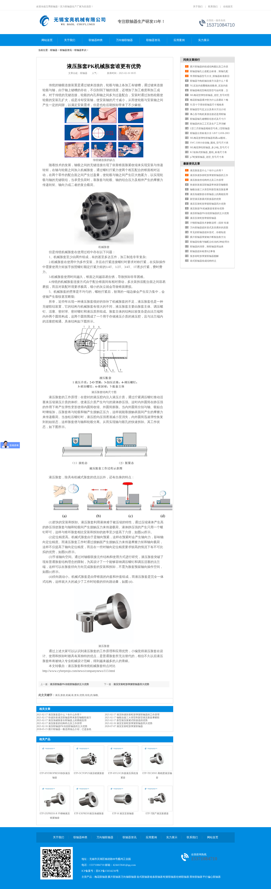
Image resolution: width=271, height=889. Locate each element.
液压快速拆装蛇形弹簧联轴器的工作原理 (138, 714)
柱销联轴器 (182, 876)
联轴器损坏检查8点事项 (202, 251)
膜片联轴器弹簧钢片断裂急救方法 (208, 237)
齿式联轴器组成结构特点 (203, 260)
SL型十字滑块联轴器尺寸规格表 (207, 104)
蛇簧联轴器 (169, 876)
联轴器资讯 (153, 40)
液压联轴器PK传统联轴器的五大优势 (69, 684)
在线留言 (228, 6)
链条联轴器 (156, 876)
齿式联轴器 (143, 876)
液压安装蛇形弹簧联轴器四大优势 (131, 684)
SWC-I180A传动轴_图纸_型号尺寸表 (209, 142)
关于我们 (198, 6)
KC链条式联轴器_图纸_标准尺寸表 (208, 152)
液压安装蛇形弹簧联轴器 (130, 726)
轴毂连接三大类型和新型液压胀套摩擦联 (138, 717)
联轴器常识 (80, 50)
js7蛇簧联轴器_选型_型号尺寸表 (207, 157)
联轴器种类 (96, 40)
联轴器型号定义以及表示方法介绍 (208, 109)
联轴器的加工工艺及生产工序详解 (208, 123)
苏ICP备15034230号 (107, 870)
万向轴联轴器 (124, 40)
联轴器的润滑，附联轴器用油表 (206, 246)
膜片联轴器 (114, 876)
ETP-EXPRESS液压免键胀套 (89, 813)
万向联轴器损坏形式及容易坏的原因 (209, 227)
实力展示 (203, 40)
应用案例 (179, 40)
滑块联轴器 (195, 876)
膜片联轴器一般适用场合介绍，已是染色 (69, 729)
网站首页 (47, 40)
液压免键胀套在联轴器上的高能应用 (67, 720)
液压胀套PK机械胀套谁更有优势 (207, 208)
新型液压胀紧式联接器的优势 (132, 720)
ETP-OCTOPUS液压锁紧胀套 (89, 773)
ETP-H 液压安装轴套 (123, 813)
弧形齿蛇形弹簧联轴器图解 (204, 256)
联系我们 (213, 6)
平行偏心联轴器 (212, 876)
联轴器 (53, 50)
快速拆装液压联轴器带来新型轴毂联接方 (69, 717)
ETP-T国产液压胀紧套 (157, 813)
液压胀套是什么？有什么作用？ (65, 714)
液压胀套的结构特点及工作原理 (65, 723)
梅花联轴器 (100, 876)
